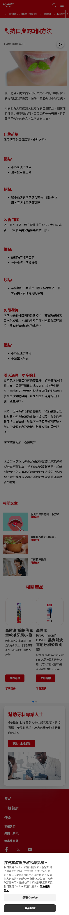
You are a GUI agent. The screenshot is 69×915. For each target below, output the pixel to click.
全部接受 (30, 908)
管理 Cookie (30, 897)
